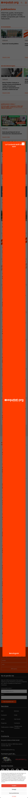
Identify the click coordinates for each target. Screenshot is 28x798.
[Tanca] (23, 144)
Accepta (14, 785)
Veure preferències (14, 793)
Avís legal (14, 796)
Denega (14, 789)
